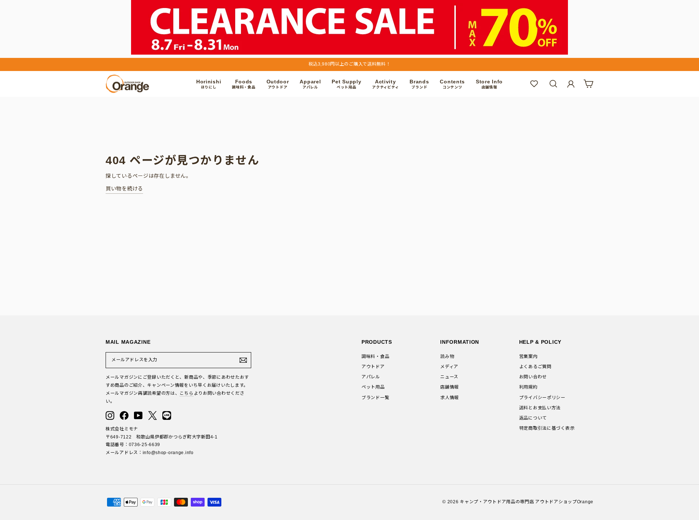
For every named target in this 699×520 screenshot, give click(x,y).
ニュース (449, 376)
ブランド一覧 (375, 397)
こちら (186, 393)
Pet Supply (346, 84)
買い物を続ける (124, 189)
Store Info (489, 84)
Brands (419, 84)
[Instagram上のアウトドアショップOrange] (110, 415)
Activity (385, 84)
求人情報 (449, 397)
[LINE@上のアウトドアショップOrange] (166, 415)
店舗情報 (449, 387)
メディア (449, 366)
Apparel (310, 84)
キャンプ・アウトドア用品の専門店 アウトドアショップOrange (526, 501)
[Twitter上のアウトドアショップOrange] (152, 415)
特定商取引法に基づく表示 (547, 428)
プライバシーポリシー (542, 397)
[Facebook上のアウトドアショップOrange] (124, 415)
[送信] (243, 360)
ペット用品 (373, 387)
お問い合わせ (533, 376)
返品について (533, 418)
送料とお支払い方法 (540, 407)
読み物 (447, 356)
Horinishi (208, 84)
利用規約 (528, 387)
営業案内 (528, 356)
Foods (243, 84)
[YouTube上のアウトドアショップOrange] (138, 415)
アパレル (371, 376)
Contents (452, 84)
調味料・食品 (375, 356)
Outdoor (277, 84)
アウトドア (373, 366)
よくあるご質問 (535, 366)
